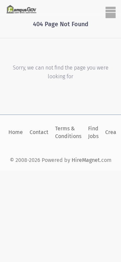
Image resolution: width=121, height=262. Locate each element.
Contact (39, 132)
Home (15, 132)
